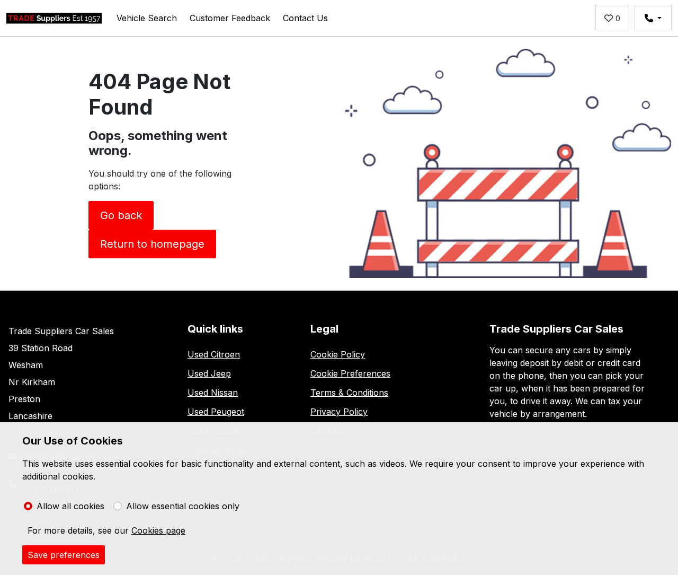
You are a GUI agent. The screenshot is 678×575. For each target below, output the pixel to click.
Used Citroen (214, 354)
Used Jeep (209, 373)
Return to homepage (152, 244)
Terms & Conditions (349, 392)
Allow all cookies (70, 506)
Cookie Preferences (350, 373)
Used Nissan (213, 392)
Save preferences (64, 555)
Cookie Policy (337, 354)
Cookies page (158, 530)
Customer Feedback (230, 18)
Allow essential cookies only (182, 506)
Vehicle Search (147, 18)
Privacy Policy (339, 411)
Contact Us (305, 18)
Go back (121, 215)
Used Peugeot (216, 411)
